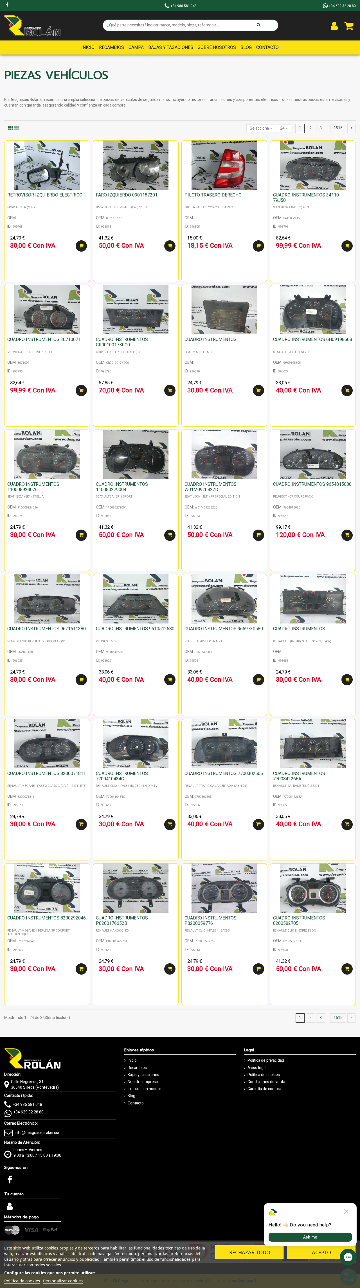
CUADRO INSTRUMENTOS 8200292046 (46, 918)
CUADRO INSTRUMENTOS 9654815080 (312, 484)
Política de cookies (264, 1075)
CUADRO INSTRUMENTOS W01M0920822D (210, 487)
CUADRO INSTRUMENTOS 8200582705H (299, 921)
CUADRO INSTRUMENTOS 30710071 (44, 339)
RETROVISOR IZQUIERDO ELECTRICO (44, 195)
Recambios (137, 1068)
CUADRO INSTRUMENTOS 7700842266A (299, 776)
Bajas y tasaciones (143, 1075)
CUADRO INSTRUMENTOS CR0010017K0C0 (122, 342)
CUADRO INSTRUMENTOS (210, 339)
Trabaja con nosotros (146, 1089)
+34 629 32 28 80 (29, 1112)
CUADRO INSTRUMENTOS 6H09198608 (312, 339)
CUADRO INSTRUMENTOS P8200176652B (122, 921)
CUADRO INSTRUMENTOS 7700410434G (122, 776)
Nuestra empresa (143, 1082)
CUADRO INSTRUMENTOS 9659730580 (223, 628)
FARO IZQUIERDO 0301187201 (127, 195)
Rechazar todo (249, 1252)
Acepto (321, 1252)
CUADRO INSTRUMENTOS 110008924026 (33, 487)
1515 (338, 128)
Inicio (132, 1060)
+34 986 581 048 (27, 1105)
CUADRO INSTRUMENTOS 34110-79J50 (307, 198)
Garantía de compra (264, 1089)
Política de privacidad (266, 1060)
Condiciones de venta (266, 1082)
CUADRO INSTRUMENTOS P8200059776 (210, 921)
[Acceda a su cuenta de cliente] (334, 26)
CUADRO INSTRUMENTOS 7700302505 (223, 773)
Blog (131, 1096)
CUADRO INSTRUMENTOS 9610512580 (135, 628)
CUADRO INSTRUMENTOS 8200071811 (46, 773)
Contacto (136, 1103)
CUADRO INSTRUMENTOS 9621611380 (46, 628)
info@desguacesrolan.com (38, 1133)
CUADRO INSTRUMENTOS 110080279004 (122, 487)
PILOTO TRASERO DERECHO (213, 195)
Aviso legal (257, 1068)
